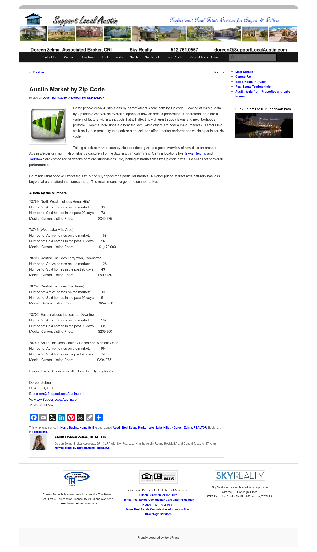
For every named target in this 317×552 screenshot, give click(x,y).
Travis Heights (195, 153)
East (105, 57)
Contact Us (49, 57)
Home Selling (88, 427)
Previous (37, 72)
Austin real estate (72, 503)
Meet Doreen (244, 71)
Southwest (152, 57)
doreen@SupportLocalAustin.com (58, 393)
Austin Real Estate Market (130, 427)
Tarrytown (36, 158)
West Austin (175, 57)
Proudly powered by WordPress (158, 537)
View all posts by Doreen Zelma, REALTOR (84, 447)
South (134, 57)
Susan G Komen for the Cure (158, 495)
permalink (40, 431)
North (119, 57)
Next (219, 72)
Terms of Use (163, 504)
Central (69, 57)
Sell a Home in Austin (251, 81)
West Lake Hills (159, 427)
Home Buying (69, 427)
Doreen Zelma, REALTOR (87, 97)
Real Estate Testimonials (253, 86)
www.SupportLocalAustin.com (57, 399)
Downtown (87, 57)
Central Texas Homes (204, 57)
